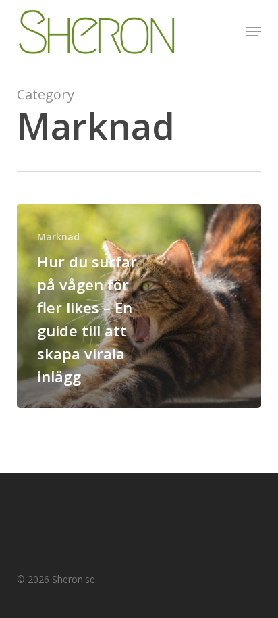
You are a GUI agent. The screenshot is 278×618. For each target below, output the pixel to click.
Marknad (58, 236)
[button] (253, 31)
